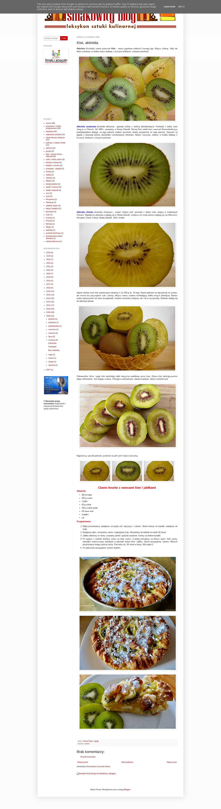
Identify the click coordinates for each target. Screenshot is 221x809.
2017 (48, 284)
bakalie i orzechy (53, 165)
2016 (48, 288)
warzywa (49, 131)
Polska (48, 172)
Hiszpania (50, 199)
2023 (48, 263)
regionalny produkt (53, 134)
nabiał (48, 175)
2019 (48, 277)
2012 (48, 302)
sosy (48, 196)
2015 (48, 291)
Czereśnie (52, 343)
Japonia (49, 178)
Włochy (49, 181)
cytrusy (49, 148)
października (53, 326)
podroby (49, 230)
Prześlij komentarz (87, 757)
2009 (48, 312)
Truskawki (52, 347)
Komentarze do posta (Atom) (98, 766)
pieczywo (50, 212)
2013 (48, 298)
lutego (51, 362)
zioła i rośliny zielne (54, 159)
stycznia (51, 365)
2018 (48, 281)
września (52, 329)
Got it (181, 7)
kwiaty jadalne (52, 184)
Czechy (49, 218)
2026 (48, 252)
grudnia (51, 319)
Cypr (48, 215)
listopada (52, 322)
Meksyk (49, 224)
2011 (48, 305)
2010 (48, 309)
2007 (48, 370)
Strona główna (127, 762)
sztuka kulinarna (52, 241)
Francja (49, 221)
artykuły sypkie (52, 206)
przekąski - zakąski (53, 169)
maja (50, 355)
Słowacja (49, 202)
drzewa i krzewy (52, 162)
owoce (87, 744)
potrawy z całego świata (55, 143)
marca (51, 358)
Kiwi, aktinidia (53, 350)
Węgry (48, 227)
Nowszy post (82, 762)
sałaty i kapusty (52, 190)
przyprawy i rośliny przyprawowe (53, 127)
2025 (48, 256)
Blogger (127, 790)
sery (47, 193)
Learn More (169, 7)
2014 (48, 295)
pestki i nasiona (52, 187)
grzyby (48, 151)
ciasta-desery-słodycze (55, 138)
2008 (48, 316)
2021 (48, 270)
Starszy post (172, 762)
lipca (50, 337)
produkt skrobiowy (53, 233)
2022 (48, 267)
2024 (48, 259)
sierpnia (51, 333)
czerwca (52, 340)
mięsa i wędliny (52, 209)
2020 (48, 274)
